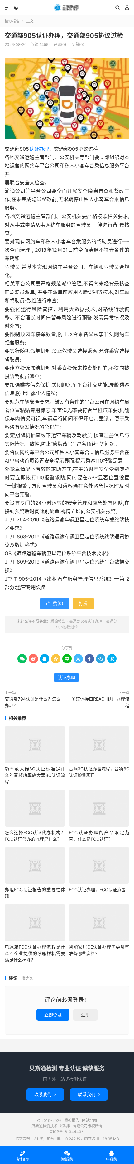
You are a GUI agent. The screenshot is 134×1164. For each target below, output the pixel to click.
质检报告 (67, 7)
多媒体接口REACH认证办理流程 (100, 702)
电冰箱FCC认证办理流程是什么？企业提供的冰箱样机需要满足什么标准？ (35, 953)
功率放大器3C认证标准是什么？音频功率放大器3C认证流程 (35, 775)
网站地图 (89, 1120)
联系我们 (45, 1094)
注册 (85, 1014)
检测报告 (12, 21)
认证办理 (39, 149)
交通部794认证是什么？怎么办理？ (33, 702)
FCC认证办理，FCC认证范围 (97, 889)
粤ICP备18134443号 (67, 1131)
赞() (77, 44)
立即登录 (53, 1014)
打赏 (83, 603)
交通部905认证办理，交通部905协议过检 (64, 35)
